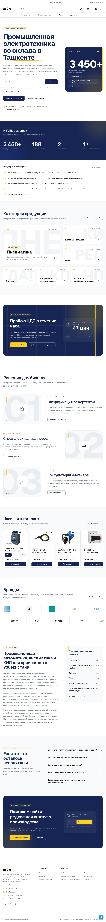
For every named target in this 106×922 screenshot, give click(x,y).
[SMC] (85, 609)
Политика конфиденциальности (71, 919)
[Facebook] (15, 904)
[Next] (102, 548)
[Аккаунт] (101, 9)
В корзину (16, 564)
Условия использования (94, 919)
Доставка (48, 2)
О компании (43, 873)
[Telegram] (5, 904)
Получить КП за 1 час (36, 98)
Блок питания (9, 91)
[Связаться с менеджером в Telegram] (101, 917)
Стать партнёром (12, 456)
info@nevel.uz (11, 892)
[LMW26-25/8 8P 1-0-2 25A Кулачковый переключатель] (68, 537)
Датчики (73, 15)
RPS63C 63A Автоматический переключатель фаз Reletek (92, 551)
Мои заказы (88, 876)
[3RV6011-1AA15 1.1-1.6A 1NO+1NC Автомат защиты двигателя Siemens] (15, 537)
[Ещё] (84, 15)
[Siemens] (41, 609)
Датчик (49, 88)
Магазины (57, 2)
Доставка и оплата (68, 876)
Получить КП (17, 345)
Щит (18, 91)
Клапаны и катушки (44, 15)
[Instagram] (10, 904)
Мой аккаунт (88, 873)
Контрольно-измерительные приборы (81, 81)
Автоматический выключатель (26, 88)
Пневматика (25, 15)
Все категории (95, 167)
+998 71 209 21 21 (96, 2)
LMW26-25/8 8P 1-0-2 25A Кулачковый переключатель (67, 551)
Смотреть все (92, 523)
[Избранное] (92, 9)
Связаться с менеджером (43, 345)
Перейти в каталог (13, 98)
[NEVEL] (7, 8)
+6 (22, 555)
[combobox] (45, 9)
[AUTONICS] (18, 609)
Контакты (42, 876)
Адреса (86, 879)
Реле (61, 15)
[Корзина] (96, 9)
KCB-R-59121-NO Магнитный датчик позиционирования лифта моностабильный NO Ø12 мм (41, 551)
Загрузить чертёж (57, 419)
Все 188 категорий (76, 697)
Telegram (39, 837)
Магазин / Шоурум (45, 879)
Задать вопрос (55, 493)
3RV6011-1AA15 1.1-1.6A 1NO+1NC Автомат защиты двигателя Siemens (14, 549)
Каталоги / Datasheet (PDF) (70, 879)
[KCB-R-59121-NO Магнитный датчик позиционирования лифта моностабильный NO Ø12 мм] (42, 537)
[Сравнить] (88, 9)
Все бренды (93, 597)
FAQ (62, 873)
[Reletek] (63, 609)
